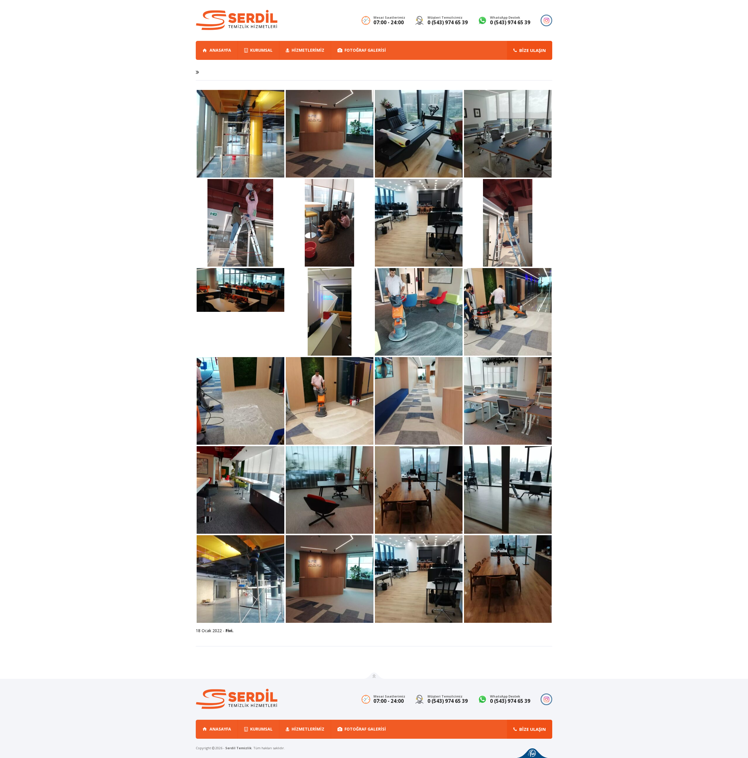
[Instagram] (546, 20)
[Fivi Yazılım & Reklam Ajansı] (532, 753)
